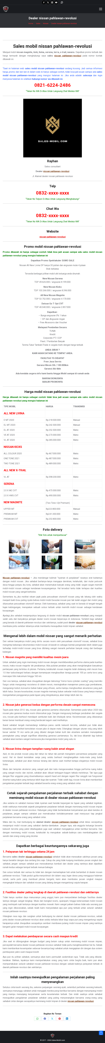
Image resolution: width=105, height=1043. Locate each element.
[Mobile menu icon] (100, 9)
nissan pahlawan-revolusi (65, 46)
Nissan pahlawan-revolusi (16, 578)
